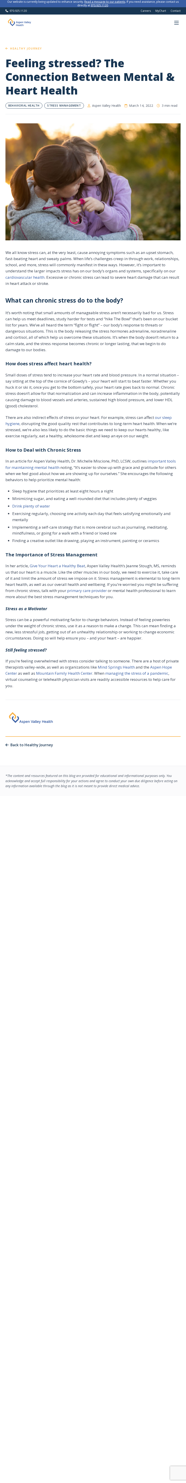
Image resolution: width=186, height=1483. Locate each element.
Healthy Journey (26, 48)
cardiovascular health (24, 277)
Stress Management (64, 105)
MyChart (160, 11)
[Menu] (176, 22)
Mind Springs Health (116, 667)
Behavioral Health (23, 105)
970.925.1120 (99, 5)
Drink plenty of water (31, 506)
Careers (146, 11)
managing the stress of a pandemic (136, 673)
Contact (176, 11)
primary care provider (87, 590)
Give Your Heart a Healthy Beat (57, 565)
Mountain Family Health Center (64, 673)
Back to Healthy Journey (31, 744)
